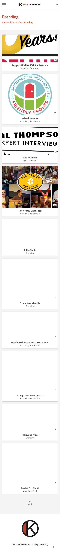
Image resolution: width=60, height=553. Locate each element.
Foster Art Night (30, 488)
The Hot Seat (30, 157)
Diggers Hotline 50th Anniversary (30, 65)
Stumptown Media (30, 303)
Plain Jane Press (30, 434)
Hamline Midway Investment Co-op (30, 342)
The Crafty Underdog (30, 210)
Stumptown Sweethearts (30, 395)
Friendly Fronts (30, 118)
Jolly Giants (30, 250)
